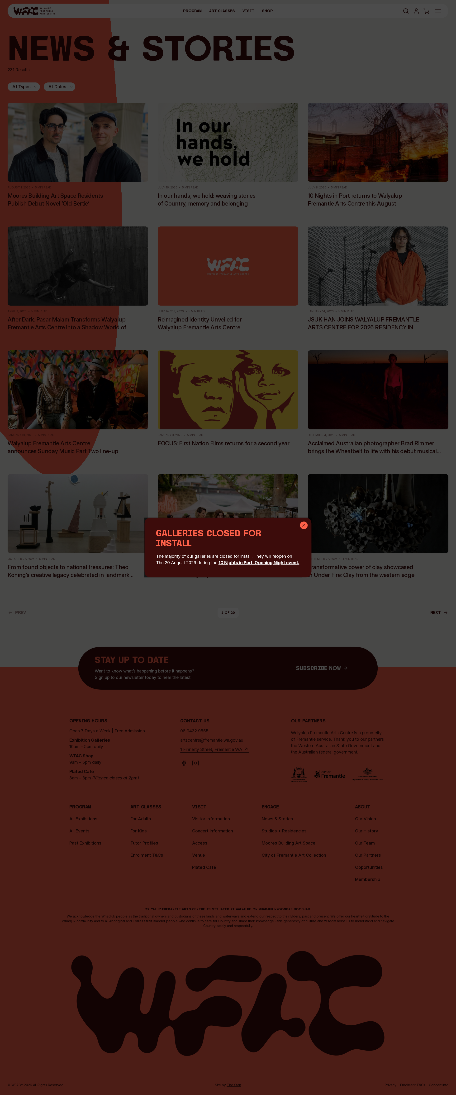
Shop (267, 11)
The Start (234, 1085)
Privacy (390, 1085)
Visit (248, 11)
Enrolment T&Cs (412, 1085)
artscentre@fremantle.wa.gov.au (211, 740)
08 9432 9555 (194, 730)
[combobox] (24, 86)
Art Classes (222, 11)
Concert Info (438, 1085)
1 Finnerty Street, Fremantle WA (211, 749)
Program (192, 11)
